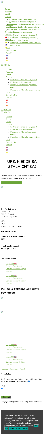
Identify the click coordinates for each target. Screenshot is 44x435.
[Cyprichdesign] (25, 408)
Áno (36, 426)
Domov (9, 69)
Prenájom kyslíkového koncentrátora (25, 90)
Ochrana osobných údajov (16, 269)
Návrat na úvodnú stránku (11, 182)
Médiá (8, 74)
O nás (8, 92)
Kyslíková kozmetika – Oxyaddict (23, 79)
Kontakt (9, 53)
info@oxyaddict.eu (8, 241)
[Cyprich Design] (35, 406)
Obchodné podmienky (14, 266)
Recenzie (9, 72)
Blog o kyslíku (11, 95)
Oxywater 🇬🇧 (11, 263)
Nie (6, 429)
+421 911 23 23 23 (9, 251)
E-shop (9, 77)
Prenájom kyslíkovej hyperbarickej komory (26, 24)
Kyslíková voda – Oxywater (21, 82)
